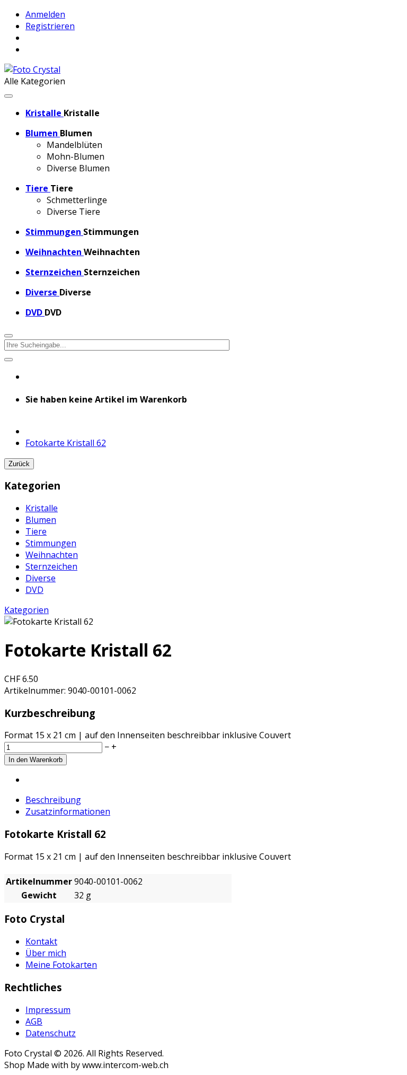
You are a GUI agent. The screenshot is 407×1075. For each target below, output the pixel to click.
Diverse (40, 578)
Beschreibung (53, 800)
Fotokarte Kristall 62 (65, 443)
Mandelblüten (74, 145)
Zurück (19, 464)
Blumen (40, 520)
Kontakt (41, 941)
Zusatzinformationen (67, 811)
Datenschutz (50, 1033)
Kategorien (26, 610)
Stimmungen (50, 543)
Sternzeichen (51, 566)
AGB (33, 1021)
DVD (34, 590)
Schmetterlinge (77, 200)
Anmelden (45, 14)
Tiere (36, 531)
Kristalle (41, 508)
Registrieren (50, 26)
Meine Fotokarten (61, 965)
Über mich (45, 953)
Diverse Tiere (73, 211)
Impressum (47, 1010)
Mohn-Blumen (75, 156)
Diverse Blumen (78, 168)
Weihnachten (51, 555)
